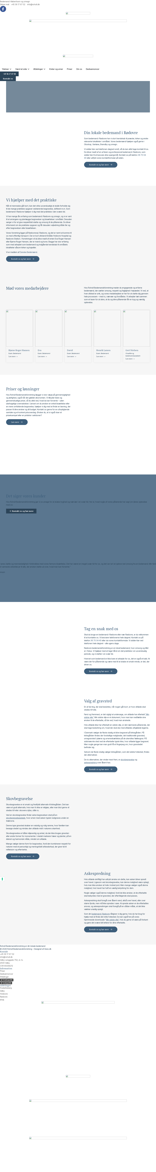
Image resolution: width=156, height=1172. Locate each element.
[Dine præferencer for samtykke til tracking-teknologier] (2, 879)
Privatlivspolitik (7, 980)
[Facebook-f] (3, 9)
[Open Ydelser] (10, 69)
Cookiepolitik (6, 983)
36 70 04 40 (96, 640)
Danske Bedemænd (28, 252)
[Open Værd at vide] (28, 69)
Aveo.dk (47, 949)
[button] (78, 578)
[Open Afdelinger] (44, 69)
